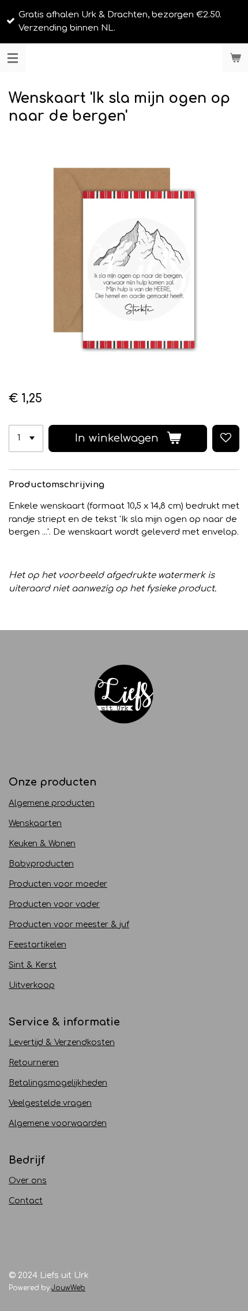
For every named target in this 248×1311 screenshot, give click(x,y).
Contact (26, 1201)
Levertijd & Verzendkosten (62, 1042)
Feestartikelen (37, 944)
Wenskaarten (35, 823)
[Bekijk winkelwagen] (235, 57)
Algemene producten (52, 803)
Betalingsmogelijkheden (58, 1083)
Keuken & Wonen (42, 843)
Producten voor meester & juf (69, 924)
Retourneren (34, 1062)
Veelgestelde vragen (50, 1103)
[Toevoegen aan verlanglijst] (225, 438)
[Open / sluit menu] (12, 57)
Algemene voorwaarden (58, 1123)
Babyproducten (41, 864)
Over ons (28, 1180)
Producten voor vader (54, 904)
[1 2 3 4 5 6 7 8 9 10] (26, 438)
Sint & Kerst (33, 965)
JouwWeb (68, 1288)
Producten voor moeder (58, 884)
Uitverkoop (32, 985)
